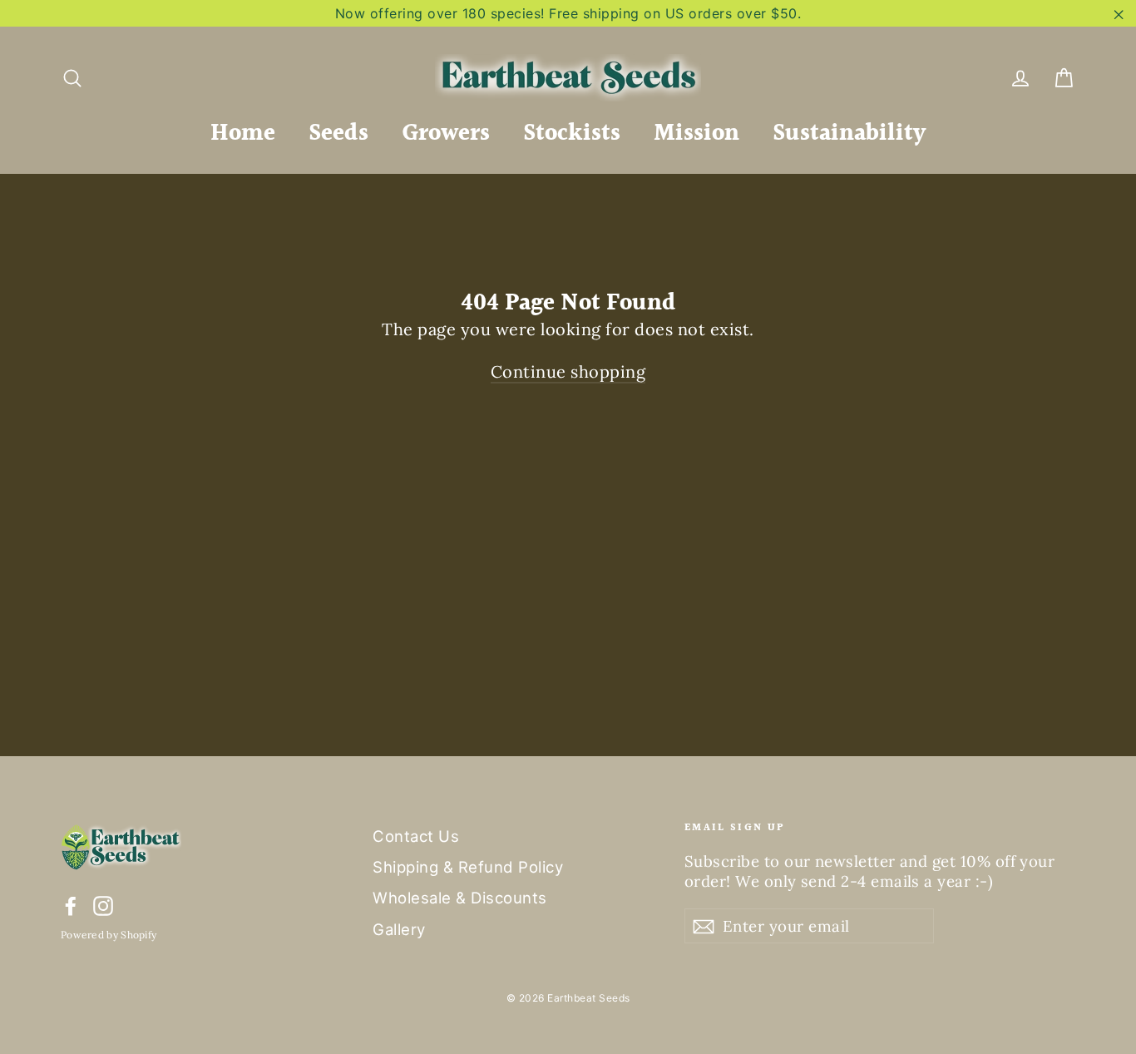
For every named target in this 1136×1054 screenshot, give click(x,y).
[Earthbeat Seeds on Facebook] (71, 905)
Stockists (571, 134)
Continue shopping (568, 371)
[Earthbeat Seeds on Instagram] (103, 905)
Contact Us (416, 836)
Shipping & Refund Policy (468, 867)
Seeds (338, 134)
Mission (696, 134)
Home (242, 134)
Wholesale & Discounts (460, 897)
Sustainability (849, 134)
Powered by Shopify (108, 934)
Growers (446, 134)
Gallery (399, 929)
